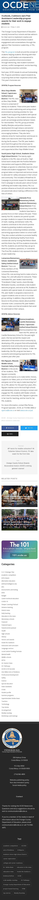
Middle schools (6, 657)
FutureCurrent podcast (9, 628)
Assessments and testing (10, 590)
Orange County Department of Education (20, 418)
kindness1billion (8, 876)
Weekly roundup (7, 713)
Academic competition (9, 575)
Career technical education (10, 598)
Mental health (6, 654)
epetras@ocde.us (8, 410)
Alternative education (8, 581)
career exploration (9, 859)
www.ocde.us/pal (26, 410)
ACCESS (24, 846)
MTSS (3, 660)
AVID (3, 593)
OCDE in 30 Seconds (8, 669)
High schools (6, 634)
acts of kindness (8, 850)
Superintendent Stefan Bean (11, 698)
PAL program (10, 52)
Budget (4, 596)
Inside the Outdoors (8, 643)
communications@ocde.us (17, 811)
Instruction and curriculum (10, 645)
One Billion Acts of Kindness (11, 672)
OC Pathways (6, 666)
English (24, 1)
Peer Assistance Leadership (11, 420)
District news (6, 610)
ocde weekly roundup (10, 880)
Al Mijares (21, 850)
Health (4, 631)
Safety (4, 678)
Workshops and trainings (10, 716)
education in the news (24, 867)
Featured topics (7, 625)
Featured (4, 622)
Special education (7, 684)
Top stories (5, 707)
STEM (3, 689)
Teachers (5, 701)
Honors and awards (8, 640)
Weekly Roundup (19, 893)
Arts (3, 587)
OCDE (4, 418)
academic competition (10, 846)
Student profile (6, 692)
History (4, 637)
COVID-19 (5, 601)
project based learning (10, 889)
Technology (5, 704)
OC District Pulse (7, 663)
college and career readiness (13, 863)
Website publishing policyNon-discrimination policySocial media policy (19, 782)
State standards (7, 686)
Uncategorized (6, 710)
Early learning (6, 613)
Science (4, 681)
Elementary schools (8, 619)
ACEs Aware (5, 578)
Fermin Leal (6, 27)
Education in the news (9, 616)
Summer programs (8, 695)
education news (8, 871)
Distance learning (7, 607)
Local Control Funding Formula (12, 651)
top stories (7, 893)
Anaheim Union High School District (15, 854)
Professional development (10, 675)
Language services (8, 648)
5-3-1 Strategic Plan (8, 572)
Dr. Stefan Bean (8, 867)
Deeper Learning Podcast (10, 604)
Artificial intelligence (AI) (9, 584)
